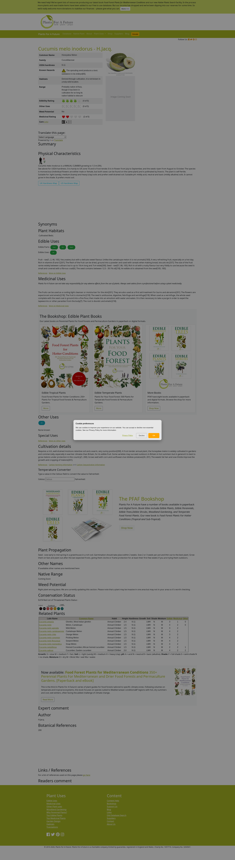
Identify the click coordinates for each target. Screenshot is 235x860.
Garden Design (53, 821)
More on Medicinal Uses (59, 306)
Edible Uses (52, 800)
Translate (58, 140)
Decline (142, 435)
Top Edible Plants (54, 815)
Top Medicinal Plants (56, 818)
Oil (63, 247)
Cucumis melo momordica (50, 644)
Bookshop (111, 803)
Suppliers (118, 33)
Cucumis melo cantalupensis (51, 631)
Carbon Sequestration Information (91, 465)
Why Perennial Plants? (57, 812)
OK (154, 435)
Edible (170, 619)
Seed (71, 247)
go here (86, 775)
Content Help (113, 800)
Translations (52, 827)
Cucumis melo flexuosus (49, 641)
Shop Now (154, 408)
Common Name (86, 619)
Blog (127, 33)
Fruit (54, 247)
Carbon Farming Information (60, 465)
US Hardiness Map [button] (69, 183)
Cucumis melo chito (47, 634)
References (42, 273)
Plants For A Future (49, 34)
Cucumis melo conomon (49, 638)
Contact (110, 821)
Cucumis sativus (46, 650)
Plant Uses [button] (99, 33)
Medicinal (177, 619)
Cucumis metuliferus (48, 647)
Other (185, 619)
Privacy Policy (127, 435)
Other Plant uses (54, 806)
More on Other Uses (57, 441)
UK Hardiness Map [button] (48, 183)
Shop (110, 33)
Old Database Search (116, 815)
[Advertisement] (185, 94)
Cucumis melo (45, 625)
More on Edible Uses (57, 273)
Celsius (41, 479)
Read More (48, 699)
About (89, 33)
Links (109, 812)
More (45, 408)
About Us (111, 824)
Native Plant (78, 33)
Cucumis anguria (46, 622)
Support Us (112, 806)
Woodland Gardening (56, 809)
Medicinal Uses (53, 803)
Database (67, 33)
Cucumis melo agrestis (49, 628)
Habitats (50, 824)
